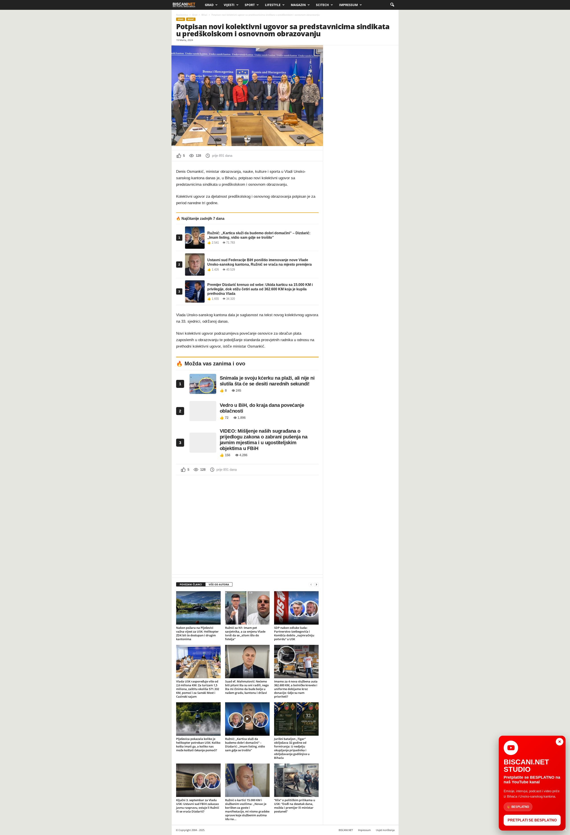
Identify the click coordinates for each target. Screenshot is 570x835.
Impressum (348, 5)
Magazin (298, 5)
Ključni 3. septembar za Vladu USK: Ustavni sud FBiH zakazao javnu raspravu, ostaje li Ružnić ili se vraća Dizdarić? (197, 805)
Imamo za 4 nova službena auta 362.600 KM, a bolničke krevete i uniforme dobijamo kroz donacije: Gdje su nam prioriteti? (296, 689)
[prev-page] (311, 584)
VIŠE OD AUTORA (219, 584)
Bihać (204, 14)
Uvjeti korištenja (385, 830)
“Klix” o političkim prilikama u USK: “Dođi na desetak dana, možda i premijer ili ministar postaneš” (294, 805)
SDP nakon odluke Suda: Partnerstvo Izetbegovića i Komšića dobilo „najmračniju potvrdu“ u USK (294, 633)
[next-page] (316, 584)
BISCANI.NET (346, 830)
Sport (250, 5)
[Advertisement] (247, 524)
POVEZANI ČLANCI (191, 584)
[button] (392, 5)
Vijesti (229, 5)
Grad (209, 5)
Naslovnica (182, 14)
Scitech (322, 5)
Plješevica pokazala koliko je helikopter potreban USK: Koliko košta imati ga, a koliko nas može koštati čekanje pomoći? (198, 744)
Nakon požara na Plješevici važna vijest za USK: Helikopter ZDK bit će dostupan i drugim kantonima (197, 633)
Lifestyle (273, 5)
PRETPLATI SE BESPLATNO (532, 820)
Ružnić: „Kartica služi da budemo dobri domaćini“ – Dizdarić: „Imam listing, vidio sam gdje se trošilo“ (245, 744)
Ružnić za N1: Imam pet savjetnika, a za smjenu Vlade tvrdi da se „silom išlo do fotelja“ (245, 633)
